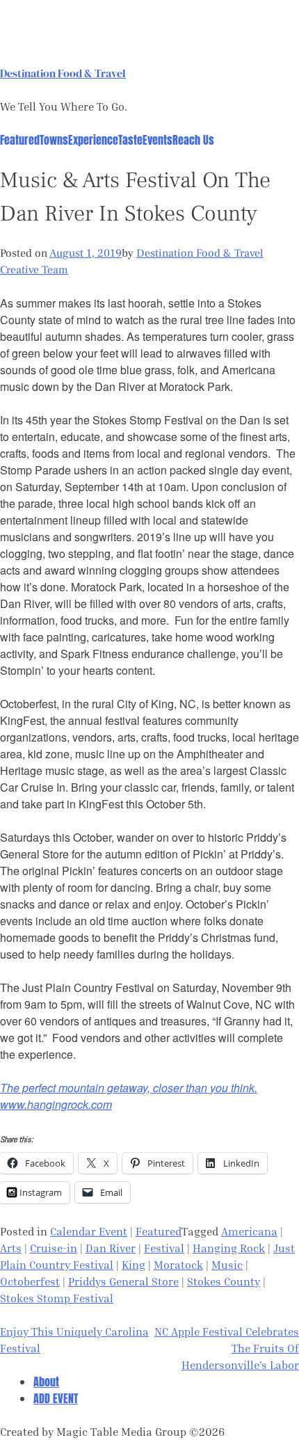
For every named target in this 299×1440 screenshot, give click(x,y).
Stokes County (223, 1281)
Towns (54, 139)
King (133, 1265)
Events (157, 139)
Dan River (111, 1248)
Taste (130, 139)
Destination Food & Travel (63, 73)
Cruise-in (53, 1248)
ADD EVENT (55, 1398)
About (46, 1381)
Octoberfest (30, 1281)
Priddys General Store (123, 1281)
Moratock (178, 1265)
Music (227, 1265)
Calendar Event (88, 1231)
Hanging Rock (229, 1248)
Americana (249, 1231)
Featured (20, 139)
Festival (164, 1248)
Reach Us (193, 139)
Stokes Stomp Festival (56, 1298)
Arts (11, 1248)
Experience (93, 139)
